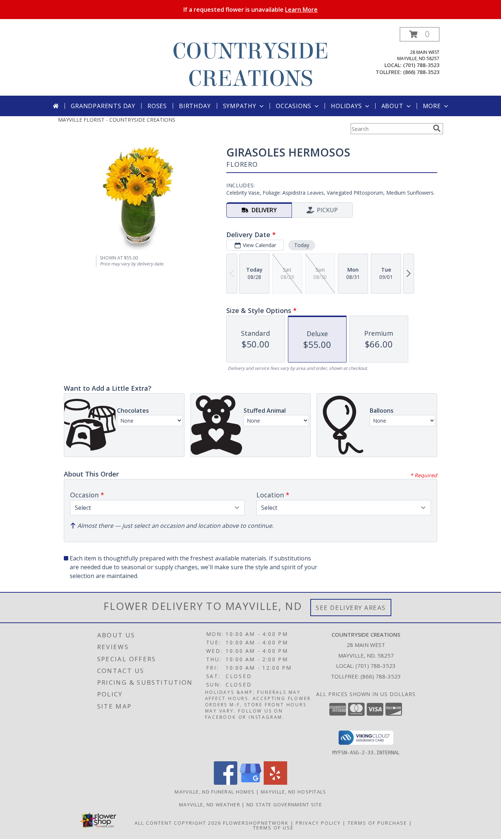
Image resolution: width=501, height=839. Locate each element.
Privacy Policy (318, 823)
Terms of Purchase (377, 823)
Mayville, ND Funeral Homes (215, 791)
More (432, 106)
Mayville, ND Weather (209, 804)
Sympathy (239, 106)
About (392, 106)
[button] (419, 34)
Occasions (293, 106)
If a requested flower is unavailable (250, 9)
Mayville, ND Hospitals (293, 791)
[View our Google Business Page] (250, 782)
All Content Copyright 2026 (178, 823)
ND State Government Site (284, 804)
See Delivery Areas (351, 607)
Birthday (195, 106)
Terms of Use (273, 827)
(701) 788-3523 (421, 65)
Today (301, 245)
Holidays (346, 106)
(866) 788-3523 (421, 72)
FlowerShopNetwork (256, 823)
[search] (437, 128)
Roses (157, 106)
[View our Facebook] (225, 782)
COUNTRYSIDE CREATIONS (250, 64)
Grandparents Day (103, 106)
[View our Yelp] (275, 782)
